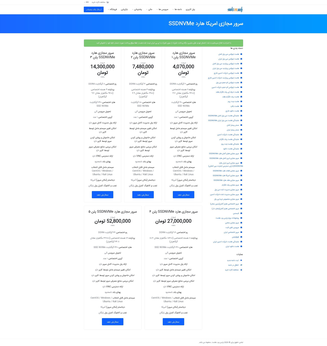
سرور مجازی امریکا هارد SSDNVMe (226, 175)
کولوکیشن (236, 237)
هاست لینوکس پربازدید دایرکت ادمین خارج (224, 78)
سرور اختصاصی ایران (232, 232)
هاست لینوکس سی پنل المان (229, 54)
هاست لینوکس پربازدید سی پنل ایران (226, 68)
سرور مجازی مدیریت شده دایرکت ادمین (225, 194)
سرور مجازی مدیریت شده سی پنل (227, 189)
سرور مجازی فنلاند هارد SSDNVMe (226, 170)
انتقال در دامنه (234, 265)
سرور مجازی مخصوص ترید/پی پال (227, 199)
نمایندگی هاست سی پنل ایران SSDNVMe (224, 120)
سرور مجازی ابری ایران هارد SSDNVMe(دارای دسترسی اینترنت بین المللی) (225, 165)
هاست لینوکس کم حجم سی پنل (228, 82)
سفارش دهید (183, 194)
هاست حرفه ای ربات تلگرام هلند (228, 92)
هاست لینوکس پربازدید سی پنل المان (226, 63)
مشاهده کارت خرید (232, 269)
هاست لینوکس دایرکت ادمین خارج (227, 73)
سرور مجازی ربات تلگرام (231, 185)
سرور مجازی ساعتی (232, 222)
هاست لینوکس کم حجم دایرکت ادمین (226, 87)
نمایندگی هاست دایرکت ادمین (228, 134)
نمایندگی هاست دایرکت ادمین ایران (226, 241)
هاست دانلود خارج (233, 111)
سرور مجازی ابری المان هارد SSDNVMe (224, 158)
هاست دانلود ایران (233, 246)
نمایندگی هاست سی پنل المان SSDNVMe (224, 115)
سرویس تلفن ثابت (233, 227)
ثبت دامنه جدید (233, 260)
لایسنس (236, 213)
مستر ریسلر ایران (233, 130)
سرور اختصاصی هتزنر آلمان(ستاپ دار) (226, 208)
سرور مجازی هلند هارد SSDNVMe (227, 180)
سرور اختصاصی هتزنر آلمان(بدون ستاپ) (225, 204)
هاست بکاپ (235, 106)
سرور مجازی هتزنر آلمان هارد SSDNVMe (224, 153)
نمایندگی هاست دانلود (231, 148)
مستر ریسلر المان (233, 125)
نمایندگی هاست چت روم (230, 144)
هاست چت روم (234, 101)
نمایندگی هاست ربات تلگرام (229, 139)
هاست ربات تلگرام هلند (231, 96)
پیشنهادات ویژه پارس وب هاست (228, 218)
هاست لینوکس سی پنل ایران (229, 59)
